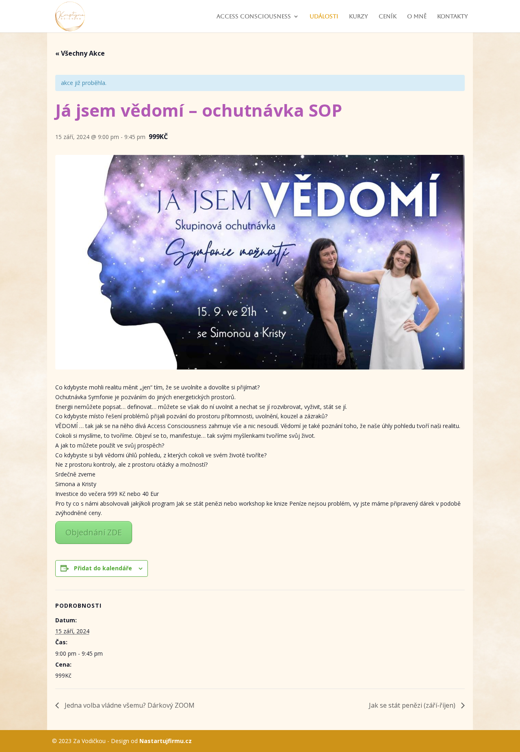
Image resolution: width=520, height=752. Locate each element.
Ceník (387, 16)
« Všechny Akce (80, 53)
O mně (417, 16)
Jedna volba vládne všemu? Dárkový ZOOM (129, 705)
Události (324, 16)
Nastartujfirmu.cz (165, 741)
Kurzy (358, 16)
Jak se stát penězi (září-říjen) (413, 705)
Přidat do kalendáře (103, 568)
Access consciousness (254, 16)
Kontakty (452, 16)
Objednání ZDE (93, 532)
